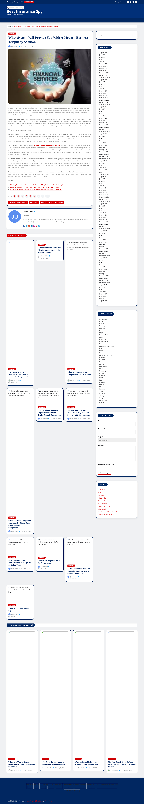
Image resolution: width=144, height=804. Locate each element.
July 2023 (102, 136)
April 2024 (102, 116)
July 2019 (102, 233)
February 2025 (103, 93)
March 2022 (103, 170)
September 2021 (104, 174)
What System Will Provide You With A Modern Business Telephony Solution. (36, 26)
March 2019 (103, 242)
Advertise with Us (103, 503)
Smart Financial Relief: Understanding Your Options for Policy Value (19, 562)
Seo (100, 387)
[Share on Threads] (42, 196)
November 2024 (104, 100)
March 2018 (103, 269)
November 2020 (104, 197)
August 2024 (103, 107)
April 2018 (102, 267)
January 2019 (103, 247)
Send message (104, 473)
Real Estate (102, 382)
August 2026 (103, 53)
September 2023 (104, 131)
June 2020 (102, 208)
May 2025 (102, 86)
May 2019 (102, 237)
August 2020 (103, 204)
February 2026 (103, 66)
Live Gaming (103, 366)
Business (102, 328)
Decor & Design (104, 335)
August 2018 (103, 258)
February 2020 (103, 217)
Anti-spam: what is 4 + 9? (106, 464)
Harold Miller (15, 380)
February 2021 (103, 190)
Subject (100, 437)
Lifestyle (101, 364)
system (44, 202)
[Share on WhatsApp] (26, 196)
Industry (102, 357)
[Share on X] (18, 196)
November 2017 (104, 278)
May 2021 (102, 183)
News (101, 378)
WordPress (30, 801)
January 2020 (103, 219)
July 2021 (102, 179)
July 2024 (102, 109)
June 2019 (102, 235)
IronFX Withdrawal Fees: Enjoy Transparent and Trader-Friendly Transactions (34, 187)
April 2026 (102, 62)
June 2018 (102, 262)
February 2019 (103, 244)
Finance (101, 344)
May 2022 (102, 165)
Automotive (103, 319)
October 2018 (103, 253)
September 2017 (104, 283)
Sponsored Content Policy (106, 514)
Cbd (100, 330)
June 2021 (102, 181)
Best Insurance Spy (25, 11)
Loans (101, 369)
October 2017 (103, 280)
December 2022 (104, 152)
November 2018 (104, 251)
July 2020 (102, 206)
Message (101, 445)
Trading (101, 396)
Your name (101, 421)
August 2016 (103, 301)
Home (10, 26)
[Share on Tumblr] (38, 196)
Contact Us (101, 490)
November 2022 (104, 154)
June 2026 (102, 57)
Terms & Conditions (104, 506)
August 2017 (103, 285)
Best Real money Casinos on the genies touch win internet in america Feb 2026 (78, 570)
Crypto (101, 333)
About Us (101, 492)
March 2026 (103, 64)
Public (101, 380)
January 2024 (103, 123)
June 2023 (102, 138)
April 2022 (102, 168)
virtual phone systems (57, 202)
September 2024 (104, 104)
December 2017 (104, 276)
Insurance (102, 360)
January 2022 (103, 172)
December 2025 (104, 71)
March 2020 (103, 215)
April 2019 (102, 240)
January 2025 (103, 95)
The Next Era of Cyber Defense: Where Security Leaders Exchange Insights (19, 374)
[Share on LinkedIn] (22, 196)
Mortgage (102, 375)
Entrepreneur (103, 342)
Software (102, 389)
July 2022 (102, 163)
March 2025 (103, 91)
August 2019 (103, 231)
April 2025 (102, 89)
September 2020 (104, 201)
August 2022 (103, 161)
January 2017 (103, 298)
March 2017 (103, 294)
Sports (101, 391)
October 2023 (103, 129)
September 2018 (104, 256)
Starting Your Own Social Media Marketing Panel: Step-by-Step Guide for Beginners (36, 189)
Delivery (101, 337)
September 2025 (104, 77)
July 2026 (102, 55)
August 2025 (103, 80)
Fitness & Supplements (106, 346)
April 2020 (102, 213)
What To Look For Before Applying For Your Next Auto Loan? (79, 374)
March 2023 (103, 145)
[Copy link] (47, 196)
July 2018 (102, 260)
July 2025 (102, 82)
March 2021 (103, 188)
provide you (34, 202)
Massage (102, 373)
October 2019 (103, 226)
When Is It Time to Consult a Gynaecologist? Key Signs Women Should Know (21, 764)
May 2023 (102, 141)
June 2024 (102, 111)
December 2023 (104, 125)
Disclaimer (101, 495)
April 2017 (102, 292)
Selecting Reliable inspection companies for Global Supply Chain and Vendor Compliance (38, 185)
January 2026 (103, 68)
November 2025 (104, 73)
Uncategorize (103, 400)
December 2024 (104, 98)
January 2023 (103, 150)
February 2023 (103, 147)
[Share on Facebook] (14, 196)
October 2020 (103, 199)
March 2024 (103, 118)
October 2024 (103, 102)
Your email (101, 429)
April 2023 (102, 143)
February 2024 (103, 120)
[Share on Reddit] (34, 196)
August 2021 (103, 177)
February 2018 (103, 271)
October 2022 (103, 156)
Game (101, 351)
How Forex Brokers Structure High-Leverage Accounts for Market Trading (50, 250)
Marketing (102, 371)
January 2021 (103, 192)
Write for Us (101, 501)
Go (132, 35)
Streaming (102, 393)
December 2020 (104, 195)
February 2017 (103, 296)
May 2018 (102, 265)
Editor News (39, 801)
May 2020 (102, 210)
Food (100, 348)
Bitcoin (101, 324)
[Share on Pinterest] (30, 196)
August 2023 (103, 134)
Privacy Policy (102, 498)
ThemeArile (48, 801)
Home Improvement (105, 355)
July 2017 (102, 287)
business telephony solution (19, 202)
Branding (102, 326)
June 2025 (102, 84)
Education (102, 339)
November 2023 (104, 127)
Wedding (102, 402)
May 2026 (102, 59)
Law (100, 362)
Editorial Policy (102, 509)
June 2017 (102, 289)
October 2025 (103, 75)
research (102, 384)
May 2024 (102, 113)
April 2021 (102, 186)
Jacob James (14, 46)
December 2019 (104, 222)
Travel (101, 398)
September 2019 (104, 228)
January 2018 (103, 274)
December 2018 (104, 249)
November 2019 (104, 224)
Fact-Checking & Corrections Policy (109, 512)
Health (101, 353)
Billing (101, 321)
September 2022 (104, 159)
